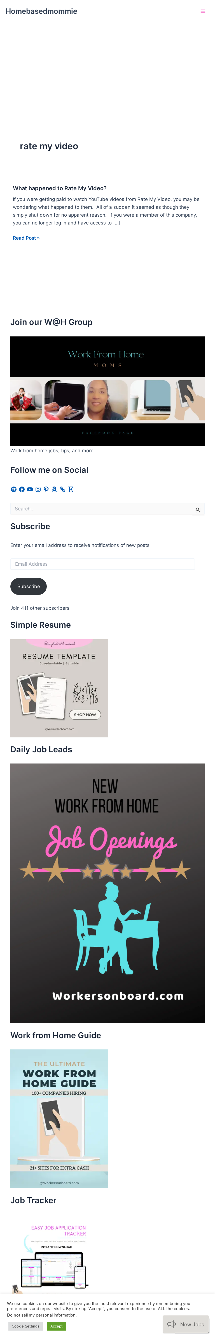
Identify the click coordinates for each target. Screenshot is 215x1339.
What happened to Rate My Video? (60, 188)
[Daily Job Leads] (107, 893)
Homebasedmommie (41, 11)
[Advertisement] (107, 64)
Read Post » (26, 238)
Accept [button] (56, 1326)
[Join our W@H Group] (107, 391)
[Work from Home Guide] (59, 1118)
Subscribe (28, 586)
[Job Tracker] (52, 1256)
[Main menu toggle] (203, 11)
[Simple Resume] (59, 688)
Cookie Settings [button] (25, 1326)
